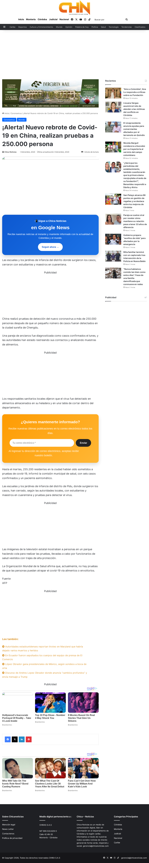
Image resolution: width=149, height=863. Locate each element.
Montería (31, 19)
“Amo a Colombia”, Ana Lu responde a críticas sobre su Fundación (134, 92)
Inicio (21, 19)
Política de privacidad (12, 838)
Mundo (59, 27)
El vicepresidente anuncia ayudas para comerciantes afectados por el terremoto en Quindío (134, 129)
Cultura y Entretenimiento (41, 27)
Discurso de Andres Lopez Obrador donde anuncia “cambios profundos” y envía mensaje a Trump (44, 674)
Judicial (53, 19)
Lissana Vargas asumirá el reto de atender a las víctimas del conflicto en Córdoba (134, 109)
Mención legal (8, 824)
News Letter (8, 829)
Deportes (22, 27)
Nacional (64, 19)
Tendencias (126, 27)
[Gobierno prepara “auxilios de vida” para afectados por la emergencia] (113, 239)
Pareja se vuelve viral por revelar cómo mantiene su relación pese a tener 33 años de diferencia (135, 221)
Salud (103, 27)
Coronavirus (16, 113)
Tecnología (113, 27)
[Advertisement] (74, 54)
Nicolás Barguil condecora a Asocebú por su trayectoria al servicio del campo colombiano (134, 149)
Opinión (68, 27)
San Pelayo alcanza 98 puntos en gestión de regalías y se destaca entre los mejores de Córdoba (134, 201)
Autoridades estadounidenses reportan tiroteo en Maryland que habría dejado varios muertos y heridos (42, 648)
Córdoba (42, 19)
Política (95, 27)
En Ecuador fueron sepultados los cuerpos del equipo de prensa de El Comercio (42, 657)
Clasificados (140, 27)
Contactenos (8, 833)
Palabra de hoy (82, 27)
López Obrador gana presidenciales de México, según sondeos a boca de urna (44, 666)
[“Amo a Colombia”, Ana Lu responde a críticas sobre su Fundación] (113, 93)
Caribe (12, 27)
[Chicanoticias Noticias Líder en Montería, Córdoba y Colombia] (74, 7)
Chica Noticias (10, 152)
